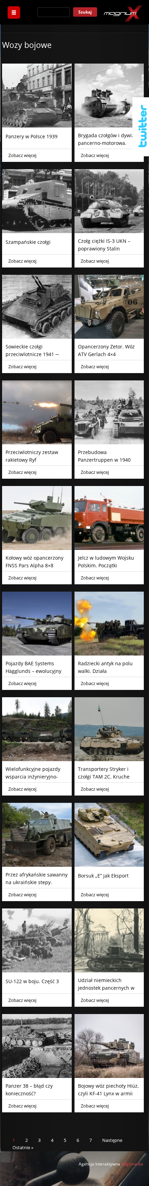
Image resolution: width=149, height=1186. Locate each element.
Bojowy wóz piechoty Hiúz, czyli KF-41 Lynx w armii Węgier (108, 1093)
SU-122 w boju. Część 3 (32, 981)
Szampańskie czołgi (28, 242)
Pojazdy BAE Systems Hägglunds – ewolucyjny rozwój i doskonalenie (33, 671)
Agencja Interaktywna (99, 1164)
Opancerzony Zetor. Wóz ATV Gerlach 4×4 (106, 350)
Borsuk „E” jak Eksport (103, 875)
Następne (112, 1140)
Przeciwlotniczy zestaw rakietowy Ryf (32, 456)
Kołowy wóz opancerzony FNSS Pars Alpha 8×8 (34, 561)
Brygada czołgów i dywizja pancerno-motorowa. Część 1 (108, 143)
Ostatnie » (22, 1147)
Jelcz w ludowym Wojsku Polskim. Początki (106, 561)
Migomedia (132, 1164)
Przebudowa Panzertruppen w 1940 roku (104, 460)
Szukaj (85, 12)
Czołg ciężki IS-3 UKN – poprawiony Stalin (104, 245)
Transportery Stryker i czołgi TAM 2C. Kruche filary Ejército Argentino (105, 777)
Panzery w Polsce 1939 (32, 136)
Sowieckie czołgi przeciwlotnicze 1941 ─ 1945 (32, 354)
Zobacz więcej (22, 155)
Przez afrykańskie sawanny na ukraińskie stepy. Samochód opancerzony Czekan (37, 886)
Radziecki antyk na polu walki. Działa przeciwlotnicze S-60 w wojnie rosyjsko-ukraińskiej (109, 675)
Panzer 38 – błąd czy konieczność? (29, 1089)
